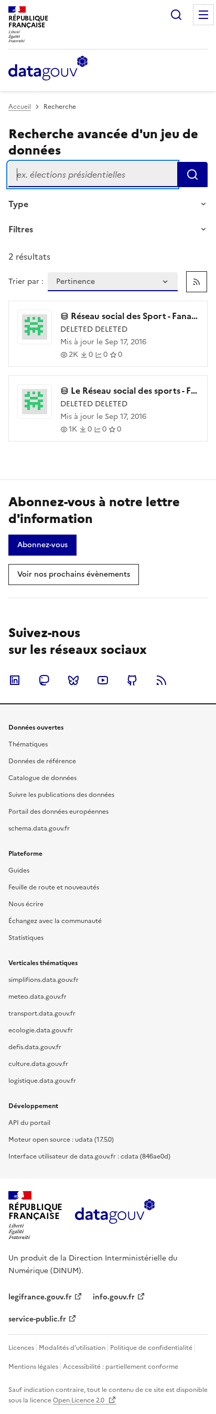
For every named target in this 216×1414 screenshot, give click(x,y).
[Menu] (203, 14)
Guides (18, 870)
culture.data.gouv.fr (38, 1064)
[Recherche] (176, 14)
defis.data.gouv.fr (34, 1047)
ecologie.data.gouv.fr (40, 1030)
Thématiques (28, 744)
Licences (21, 1347)
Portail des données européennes (58, 811)
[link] (196, 281)
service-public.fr (37, 1319)
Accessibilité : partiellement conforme (120, 1366)
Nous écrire (26, 904)
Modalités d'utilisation (72, 1347)
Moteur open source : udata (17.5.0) (61, 1139)
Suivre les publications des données (61, 795)
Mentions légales (33, 1366)
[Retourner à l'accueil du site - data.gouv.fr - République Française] (114, 1215)
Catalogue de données (42, 778)
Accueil (19, 106)
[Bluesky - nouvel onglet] (73, 680)
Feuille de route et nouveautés (53, 887)
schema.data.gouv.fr (39, 828)
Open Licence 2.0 (79, 1400)
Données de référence (42, 761)
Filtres (20, 229)
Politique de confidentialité (151, 1347)
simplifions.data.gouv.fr (43, 980)
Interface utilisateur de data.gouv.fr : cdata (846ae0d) (89, 1156)
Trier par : (26, 281)
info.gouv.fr (114, 1297)
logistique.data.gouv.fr (42, 1080)
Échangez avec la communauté (55, 921)
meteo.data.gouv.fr (37, 996)
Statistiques (26, 937)
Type (18, 204)
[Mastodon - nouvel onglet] (44, 680)
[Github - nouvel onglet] (132, 680)
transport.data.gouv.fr (41, 1013)
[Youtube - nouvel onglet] (102, 680)
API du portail (29, 1123)
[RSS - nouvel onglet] (161, 680)
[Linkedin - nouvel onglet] (14, 680)
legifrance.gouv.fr (40, 1297)
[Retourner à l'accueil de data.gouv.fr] (48, 69)
